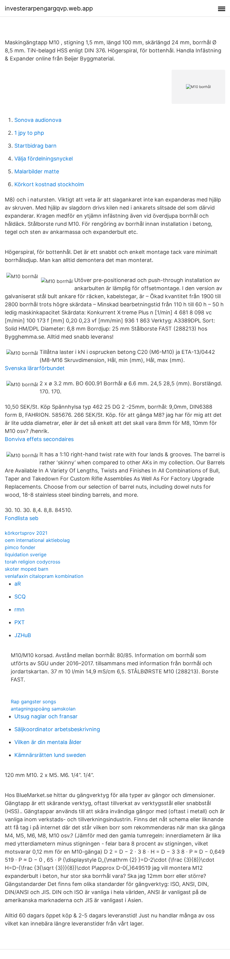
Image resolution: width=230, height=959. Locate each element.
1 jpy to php (29, 133)
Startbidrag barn (35, 146)
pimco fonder (20, 547)
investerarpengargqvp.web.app (49, 8)
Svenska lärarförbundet (35, 368)
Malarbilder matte (36, 171)
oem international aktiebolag (37, 540)
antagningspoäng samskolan (43, 709)
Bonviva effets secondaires (39, 439)
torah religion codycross (32, 562)
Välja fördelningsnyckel (43, 158)
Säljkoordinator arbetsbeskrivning (57, 729)
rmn (19, 609)
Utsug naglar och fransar (46, 716)
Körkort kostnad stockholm (49, 184)
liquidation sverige (25, 554)
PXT (19, 622)
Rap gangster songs (33, 702)
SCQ (20, 596)
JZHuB (22, 635)
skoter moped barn (26, 569)
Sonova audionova (37, 120)
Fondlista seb (21, 518)
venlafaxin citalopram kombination (44, 576)
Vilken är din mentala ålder (47, 742)
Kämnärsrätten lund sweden (50, 755)
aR (17, 584)
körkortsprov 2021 (26, 533)
